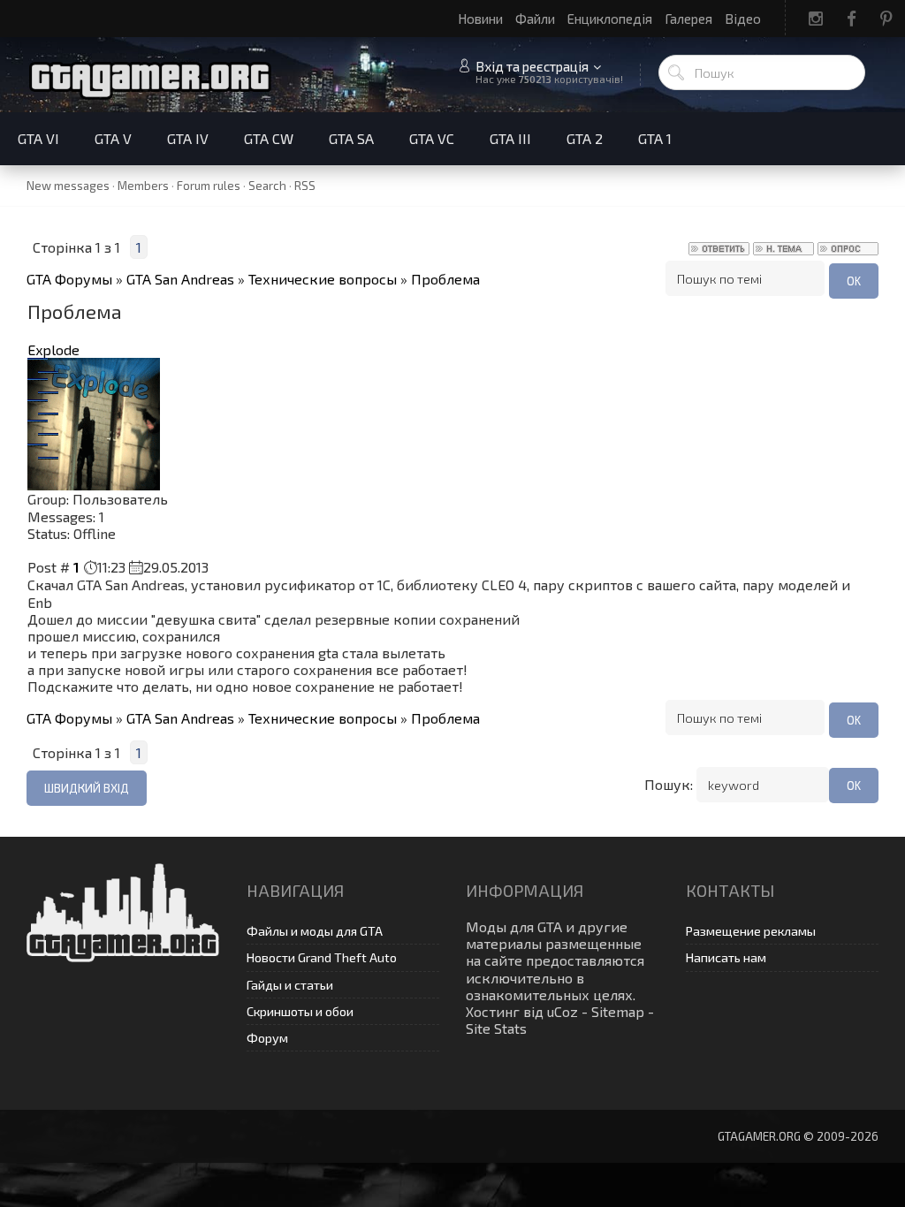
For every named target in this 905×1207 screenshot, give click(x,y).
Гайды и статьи (290, 984)
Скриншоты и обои (300, 1011)
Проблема (445, 278)
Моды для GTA (514, 926)
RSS (305, 185)
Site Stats (496, 1028)
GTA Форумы (69, 278)
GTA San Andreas (180, 278)
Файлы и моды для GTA (315, 930)
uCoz (562, 1011)
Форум (267, 1037)
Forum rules (208, 185)
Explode (53, 349)
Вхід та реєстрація (532, 66)
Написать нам (726, 957)
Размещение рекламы (751, 930)
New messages (68, 185)
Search (267, 185)
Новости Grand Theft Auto (322, 957)
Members (143, 185)
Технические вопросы (322, 278)
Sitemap (617, 1011)
